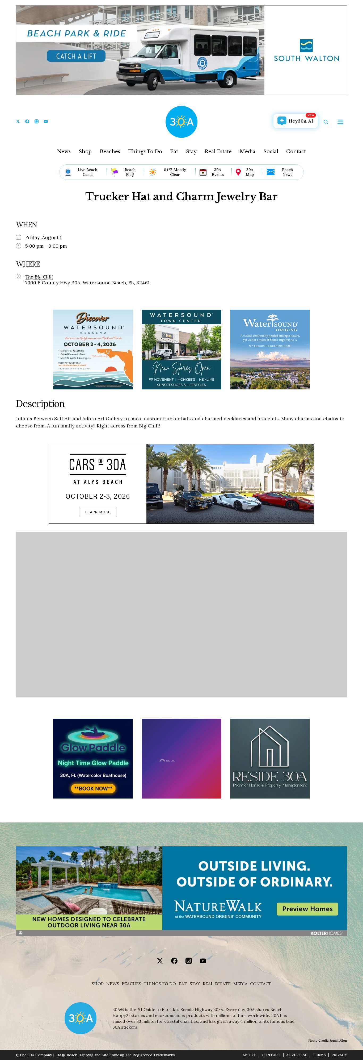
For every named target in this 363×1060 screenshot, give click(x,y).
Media (247, 152)
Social (270, 152)
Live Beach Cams (87, 172)
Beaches (110, 152)
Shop (85, 152)
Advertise (296, 1055)
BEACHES (131, 983)
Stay (191, 152)
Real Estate (218, 152)
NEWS (112, 983)
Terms (319, 1055)
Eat (174, 152)
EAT (183, 983)
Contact (296, 152)
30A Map (250, 172)
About (249, 1055)
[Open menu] (340, 121)
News (64, 152)
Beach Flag (130, 172)
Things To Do (145, 152)
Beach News (287, 172)
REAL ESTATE (217, 983)
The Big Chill (39, 277)
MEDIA (240, 983)
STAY (194, 983)
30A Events (218, 172)
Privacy (339, 1055)
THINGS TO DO (160, 983)
